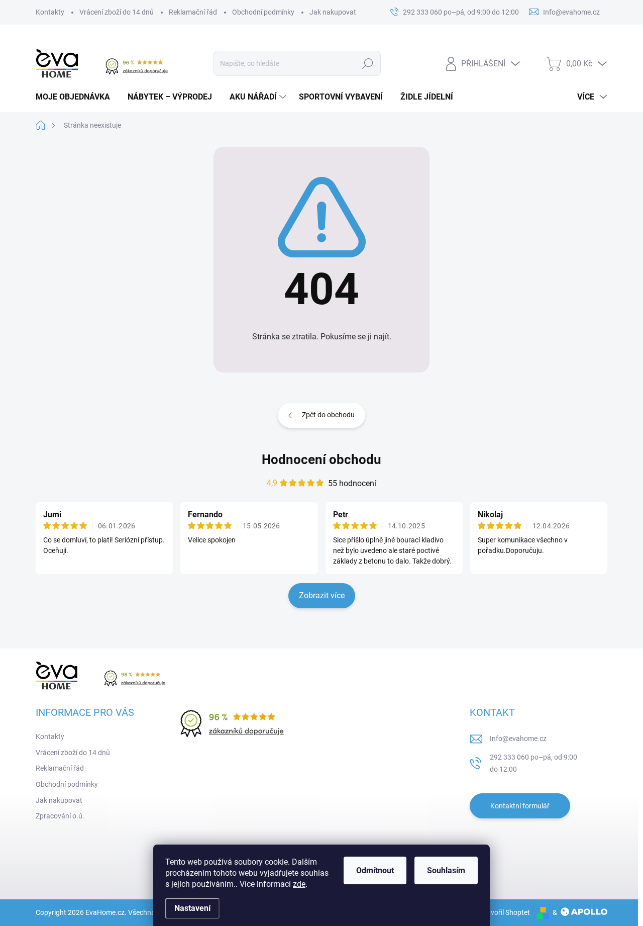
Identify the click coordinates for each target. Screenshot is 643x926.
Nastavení (192, 908)
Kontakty (50, 12)
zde (299, 884)
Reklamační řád (193, 12)
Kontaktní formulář (520, 806)
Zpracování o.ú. (60, 816)
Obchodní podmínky (263, 12)
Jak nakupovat (332, 12)
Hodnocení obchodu (321, 459)
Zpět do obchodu (328, 415)
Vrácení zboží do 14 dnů (116, 12)
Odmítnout (375, 870)
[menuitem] (77, 97)
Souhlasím (446, 870)
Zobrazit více (322, 595)
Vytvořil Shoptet (505, 912)
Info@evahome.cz (518, 738)
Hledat (368, 63)
